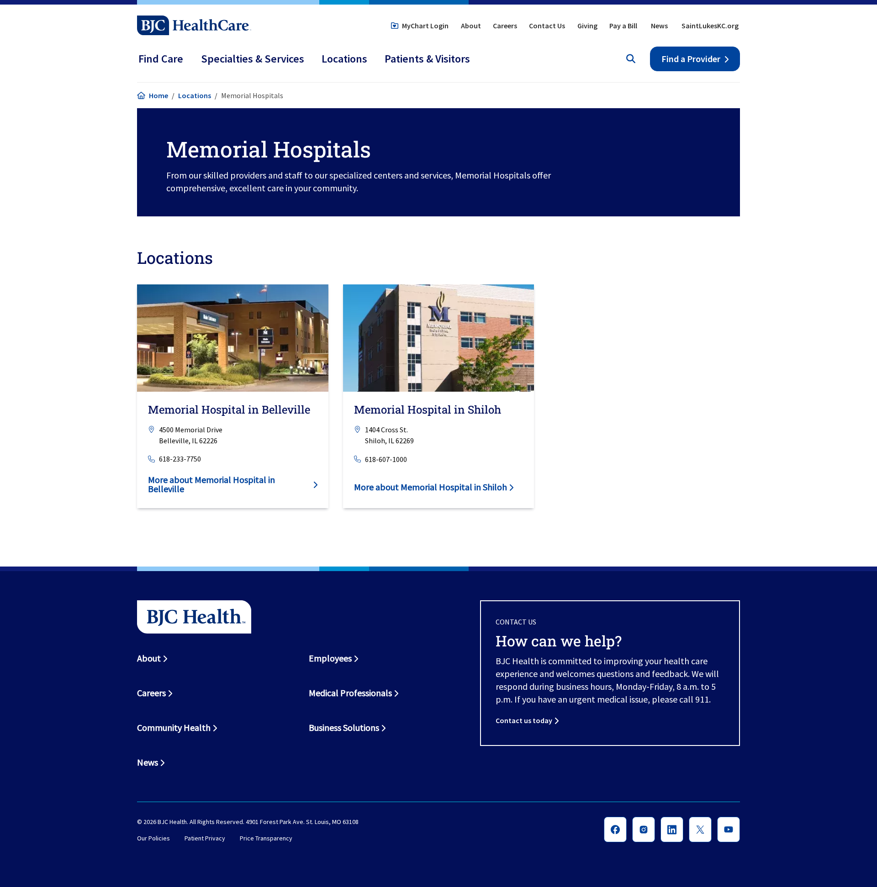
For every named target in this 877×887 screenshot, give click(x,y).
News (659, 25)
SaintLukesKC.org (710, 25)
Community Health (174, 727)
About (471, 25)
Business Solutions (344, 727)
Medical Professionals (350, 692)
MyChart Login (425, 25)
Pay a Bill (623, 25)
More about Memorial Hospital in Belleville (211, 484)
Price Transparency (266, 838)
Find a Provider (690, 58)
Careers (505, 25)
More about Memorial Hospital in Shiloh (430, 487)
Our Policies (153, 838)
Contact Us (547, 25)
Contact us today (524, 720)
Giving (587, 25)
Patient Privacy (205, 838)
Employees (330, 658)
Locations (194, 95)
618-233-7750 (180, 458)
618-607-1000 (386, 458)
